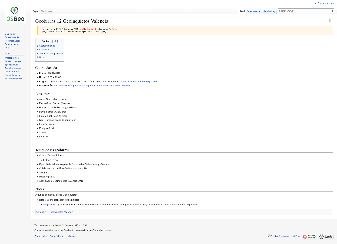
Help (7, 48)
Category (41, 211)
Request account (326, 3)
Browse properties (13, 78)
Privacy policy (41, 236)
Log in (313, 3)
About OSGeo (56, 236)
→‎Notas (113, 29)
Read (242, 11)
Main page (10, 34)
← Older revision (54, 31)
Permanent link (12, 71)
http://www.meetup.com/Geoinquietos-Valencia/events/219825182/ (91, 85)
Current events (12, 37)
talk (97, 29)
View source (253, 11)
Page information (13, 75)
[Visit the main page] (15, 14)
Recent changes (12, 41)
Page (35, 11)
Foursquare (148, 81)
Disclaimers (70, 236)
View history (269, 11)
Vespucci (48, 204)
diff (43, 31)
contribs (104, 29)
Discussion (46, 11)
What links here (12, 58)
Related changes (13, 61)
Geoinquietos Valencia (61, 211)
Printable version (13, 68)
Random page (11, 44)
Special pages (11, 65)
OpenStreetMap (130, 81)
